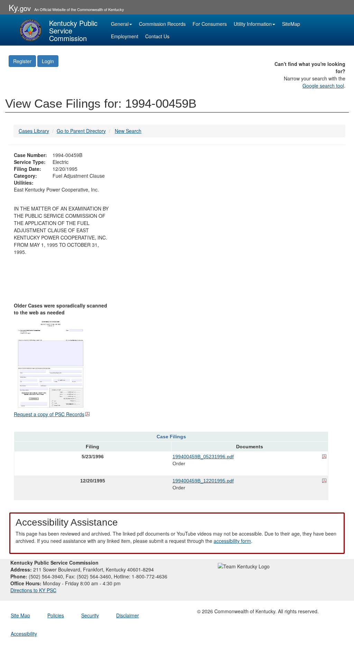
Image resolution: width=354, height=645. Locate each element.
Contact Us (157, 36)
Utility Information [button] (253, 23)
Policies (55, 615)
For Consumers (210, 23)
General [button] (120, 23)
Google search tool (323, 85)
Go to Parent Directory (81, 130)
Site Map (20, 615)
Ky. (20, 7)
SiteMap (291, 23)
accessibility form (232, 540)
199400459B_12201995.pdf (203, 480)
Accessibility (24, 633)
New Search (128, 130)
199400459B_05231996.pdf (203, 456)
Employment (124, 36)
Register (22, 61)
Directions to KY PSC (33, 590)
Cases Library (34, 130)
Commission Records (162, 23)
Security (90, 615)
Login (48, 61)
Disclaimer (127, 615)
